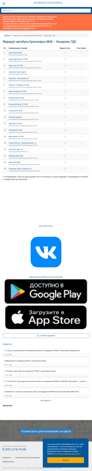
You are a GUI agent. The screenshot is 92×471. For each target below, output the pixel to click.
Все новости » (46, 400)
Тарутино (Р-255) (15, 123)
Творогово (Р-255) (16, 65)
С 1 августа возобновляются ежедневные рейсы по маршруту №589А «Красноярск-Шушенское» (42, 350)
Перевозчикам (8, 461)
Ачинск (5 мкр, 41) (16, 149)
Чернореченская (15, 117)
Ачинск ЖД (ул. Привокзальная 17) (22, 143)
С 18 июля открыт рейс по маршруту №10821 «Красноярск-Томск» (30, 371)
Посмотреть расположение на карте (46, 431)
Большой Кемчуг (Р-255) (18, 104)
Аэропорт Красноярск (17, 72)
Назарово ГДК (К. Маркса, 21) (20, 168)
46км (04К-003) (14, 162)
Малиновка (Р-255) (16, 136)
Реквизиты (6, 457)
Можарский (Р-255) (16, 98)
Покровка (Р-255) (15, 130)
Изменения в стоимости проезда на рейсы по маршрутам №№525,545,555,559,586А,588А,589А (41, 391)
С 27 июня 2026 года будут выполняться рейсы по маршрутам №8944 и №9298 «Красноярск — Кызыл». (45, 381)
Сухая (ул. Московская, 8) (19, 78)
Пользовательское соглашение (27, 457)
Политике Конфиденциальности (67, 454)
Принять (65, 460)
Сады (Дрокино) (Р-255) (18, 59)
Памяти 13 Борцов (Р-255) (19, 85)
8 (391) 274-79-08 (14, 449)
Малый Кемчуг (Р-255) (17, 91)
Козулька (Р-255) (15, 110)
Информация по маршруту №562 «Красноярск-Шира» (25, 361)
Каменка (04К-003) (16, 156)
